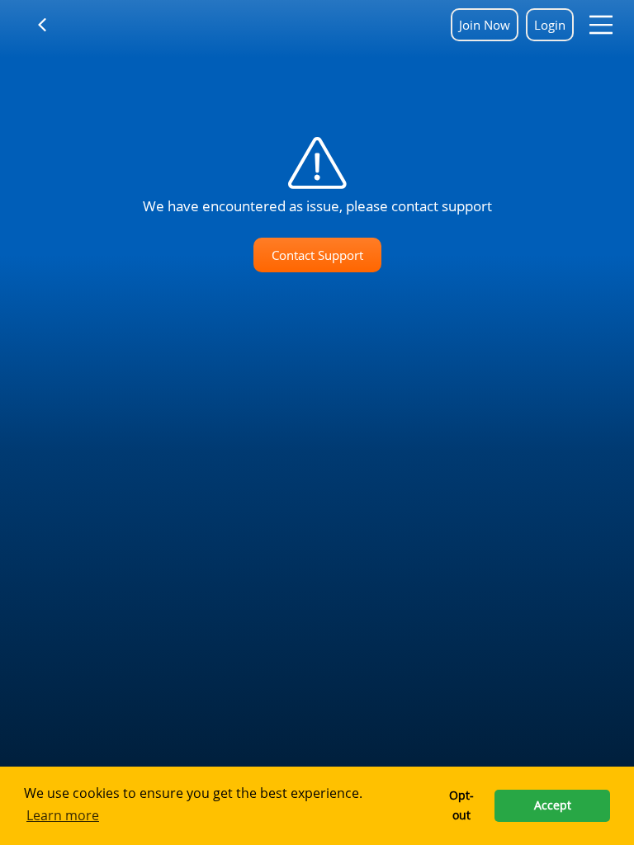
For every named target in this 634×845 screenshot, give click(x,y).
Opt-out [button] (461, 805)
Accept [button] (552, 805)
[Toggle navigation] (53, 24)
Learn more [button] (62, 815)
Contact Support (317, 255)
